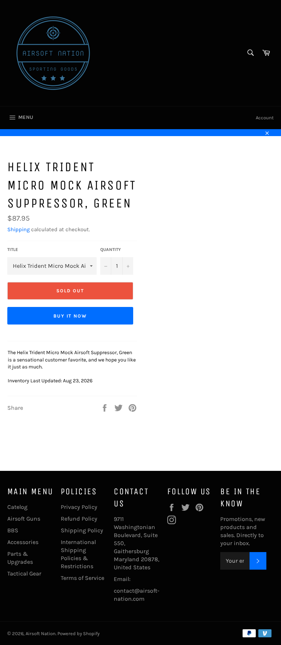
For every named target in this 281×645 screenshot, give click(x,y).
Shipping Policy (82, 530)
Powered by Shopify (78, 633)
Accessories (22, 542)
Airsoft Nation (41, 633)
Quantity (110, 249)
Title (12, 249)
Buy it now (70, 316)
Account (265, 117)
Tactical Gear (24, 573)
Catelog (17, 506)
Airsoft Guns (23, 518)
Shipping (18, 229)
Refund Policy (79, 518)
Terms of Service (82, 577)
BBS (12, 530)
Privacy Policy (79, 506)
